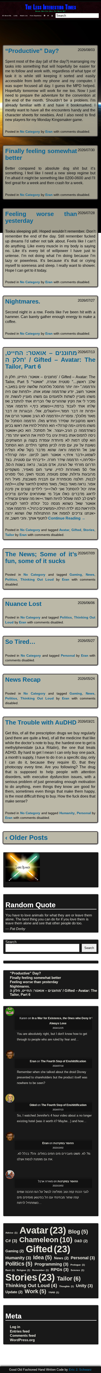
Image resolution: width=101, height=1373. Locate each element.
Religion (23, 1270)
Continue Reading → (66, 518)
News (90, 574)
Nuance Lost (23, 603)
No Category (30, 131)
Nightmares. (22, 301)
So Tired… (20, 641)
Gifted (76, 530)
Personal (68, 655)
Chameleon (45, 1240)
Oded (33, 1105)
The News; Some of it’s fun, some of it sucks (41, 557)
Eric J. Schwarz (80, 1369)
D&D (81, 1241)
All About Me (6, 15)
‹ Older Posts (26, 837)
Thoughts (66, 1286)
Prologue (77, 1264)
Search (10, 942)
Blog (78, 1232)
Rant (10, 1270)
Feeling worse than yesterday (34, 982)
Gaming (76, 574)
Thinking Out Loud (37, 579)
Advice (11, 1232)
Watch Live (23, 15)
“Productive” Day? (32, 51)
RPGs (60, 1269)
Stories (88, 530)
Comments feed (23, 1335)
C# (11, 1240)
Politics (11, 579)
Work (35, 1291)
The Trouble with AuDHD (41, 722)
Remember (40, 1270)
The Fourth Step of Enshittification (63, 1061)
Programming (51, 1264)
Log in (15, 1327)
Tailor (9, 535)
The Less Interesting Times (50, 7)
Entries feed (20, 1331)
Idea (42, 1257)
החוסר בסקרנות (63, 1143)
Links (15, 15)
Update (14, 1292)
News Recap (23, 679)
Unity (84, 1285)
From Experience (35, 15)
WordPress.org (22, 1340)
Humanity (67, 813)
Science (77, 1270)
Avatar (64, 530)
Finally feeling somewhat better (35, 978)
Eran (49, 131)
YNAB (53, 1292)
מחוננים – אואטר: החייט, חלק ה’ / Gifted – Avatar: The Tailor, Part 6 (50, 360)
